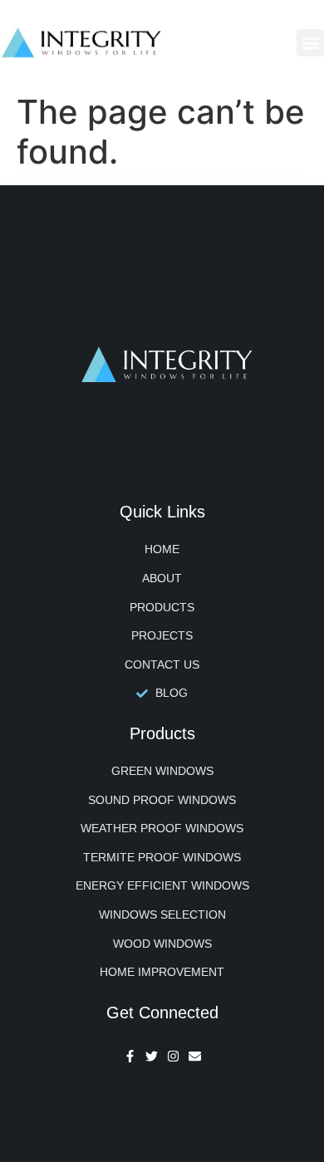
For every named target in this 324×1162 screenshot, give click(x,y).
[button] (310, 42)
